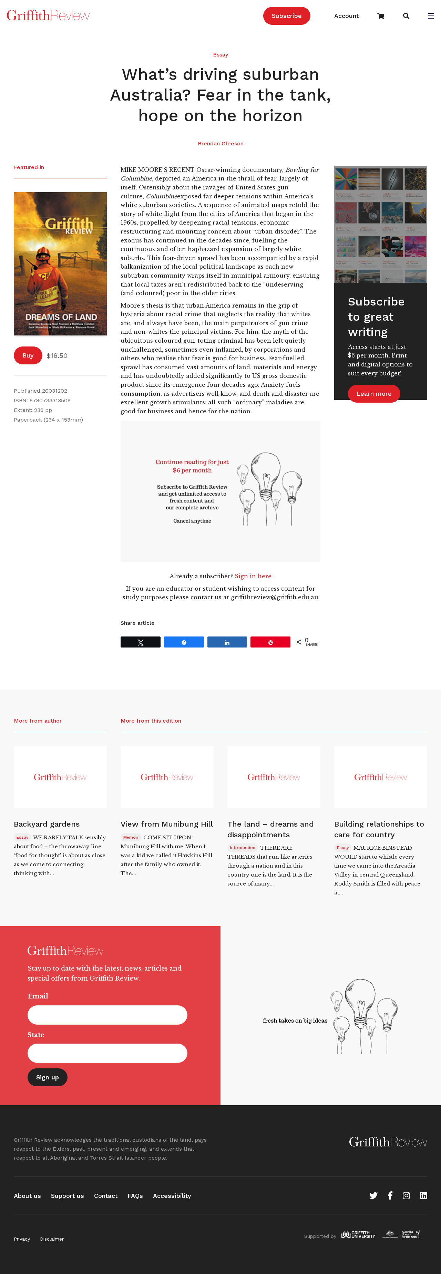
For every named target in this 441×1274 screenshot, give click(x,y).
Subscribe (287, 15)
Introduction (242, 847)
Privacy (22, 1239)
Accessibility (172, 1195)
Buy (28, 355)
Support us (67, 1195)
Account (346, 15)
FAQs (135, 1195)
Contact (105, 1195)
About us (27, 1195)
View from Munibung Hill (167, 824)
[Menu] (431, 16)
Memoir (131, 837)
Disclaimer (52, 1239)
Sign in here (253, 576)
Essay (220, 54)
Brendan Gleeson (221, 143)
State (36, 1035)
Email (38, 996)
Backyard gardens (47, 824)
